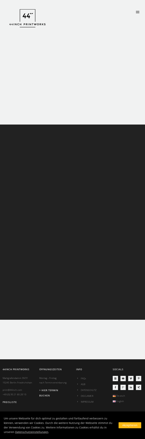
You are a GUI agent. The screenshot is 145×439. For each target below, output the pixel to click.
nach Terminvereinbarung (52, 382)
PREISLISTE (10, 402)
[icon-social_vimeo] (131, 378)
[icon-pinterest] (138, 378)
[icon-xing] (138, 387)
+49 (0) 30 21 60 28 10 (14, 394)
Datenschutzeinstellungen (31, 432)
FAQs (83, 378)
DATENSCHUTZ (88, 390)
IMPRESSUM (87, 401)
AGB (83, 384)
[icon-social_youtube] (124, 378)
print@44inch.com (12, 390)
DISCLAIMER (87, 396)
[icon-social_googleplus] (124, 387)
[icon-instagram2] (116, 378)
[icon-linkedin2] (131, 387)
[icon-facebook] (116, 387)
